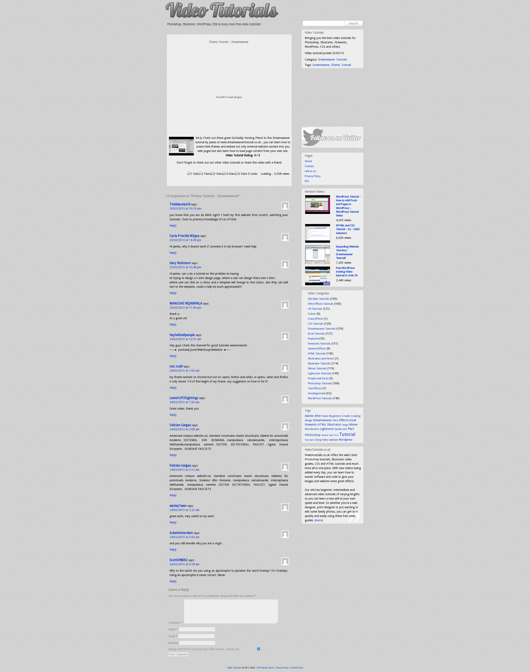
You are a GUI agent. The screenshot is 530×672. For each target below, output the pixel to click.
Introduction (312, 429)
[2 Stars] (204, 174)
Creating (355, 416)
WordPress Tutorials (320, 398)
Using (318, 439)
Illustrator (334, 424)
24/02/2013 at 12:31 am (185, 339)
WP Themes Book (265, 668)
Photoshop (312, 435)
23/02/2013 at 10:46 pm (185, 267)
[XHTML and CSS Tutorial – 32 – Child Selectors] (317, 242)
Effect (335, 420)
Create (346, 415)
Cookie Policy (297, 668)
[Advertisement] (229, 52)
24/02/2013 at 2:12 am (184, 469)
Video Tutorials (234, 668)
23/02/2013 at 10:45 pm (185, 240)
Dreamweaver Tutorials (332, 59)
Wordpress (345, 439)
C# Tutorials (315, 308)
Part (351, 429)
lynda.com (341, 429)
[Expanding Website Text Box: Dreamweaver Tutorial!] (317, 263)
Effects (344, 420)
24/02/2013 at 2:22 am (184, 510)
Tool (336, 435)
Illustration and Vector (321, 358)
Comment (175, 622)
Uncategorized (316, 393)
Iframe (335, 65)
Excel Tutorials (316, 333)
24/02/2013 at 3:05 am (184, 537)
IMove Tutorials (317, 368)
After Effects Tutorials (321, 303)
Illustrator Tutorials (319, 363)
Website (173, 643)
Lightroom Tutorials (319, 373)
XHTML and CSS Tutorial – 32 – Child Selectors (347, 229)
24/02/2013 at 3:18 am (184, 564)
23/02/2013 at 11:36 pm (185, 307)
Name (173, 629)
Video (325, 439)
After (318, 416)
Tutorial (346, 65)
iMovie (353, 424)
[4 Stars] (229, 174)
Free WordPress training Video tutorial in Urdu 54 (346, 271)
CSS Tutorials (315, 323)
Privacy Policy (312, 176)
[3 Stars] (217, 174)
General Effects (317, 348)
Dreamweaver (321, 65)
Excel (352, 420)
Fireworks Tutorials (319, 343)
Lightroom (327, 429)
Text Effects (315, 388)
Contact (309, 166)
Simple (324, 435)
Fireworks (311, 424)
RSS (307, 181)
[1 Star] (192, 174)
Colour (312, 313)
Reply (173, 225)
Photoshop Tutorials (320, 383)
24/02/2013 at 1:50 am (184, 402)
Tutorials (309, 440)
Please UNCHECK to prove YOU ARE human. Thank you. (204, 649)
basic (325, 415)
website (333, 439)
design (308, 420)
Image (345, 424)
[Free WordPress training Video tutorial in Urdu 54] (317, 284)
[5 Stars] (241, 174)
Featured (313, 338)
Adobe (309, 416)
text (331, 435)
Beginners (335, 415)
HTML (322, 424)
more (319, 520)
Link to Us (310, 171)
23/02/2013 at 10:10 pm (185, 208)
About (308, 161)
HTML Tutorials (317, 353)
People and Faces (318, 378)
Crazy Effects (315, 318)
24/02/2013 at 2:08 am (184, 429)
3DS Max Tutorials (318, 298)
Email (172, 636)
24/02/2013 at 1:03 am (184, 370)
